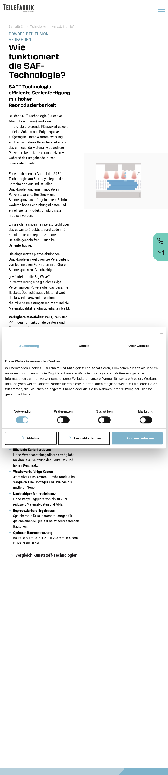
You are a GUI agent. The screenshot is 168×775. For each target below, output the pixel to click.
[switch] (63, 419)
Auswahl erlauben (87, 438)
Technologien (38, 26)
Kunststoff (58, 26)
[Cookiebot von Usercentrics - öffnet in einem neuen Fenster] (144, 333)
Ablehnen (34, 438)
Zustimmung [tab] (29, 346)
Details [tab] (84, 346)
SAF (72, 26)
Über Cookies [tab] (138, 346)
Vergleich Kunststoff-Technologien (46, 555)
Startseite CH (17, 26)
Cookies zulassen (140, 438)
